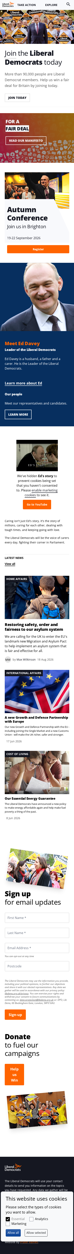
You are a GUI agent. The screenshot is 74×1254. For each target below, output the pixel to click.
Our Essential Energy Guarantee (30, 798)
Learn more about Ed (23, 383)
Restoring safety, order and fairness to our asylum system (34, 627)
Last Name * (12, 927)
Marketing (18, 1223)
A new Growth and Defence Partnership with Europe (36, 719)
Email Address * (14, 942)
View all (10, 564)
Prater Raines (29, 1242)
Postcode (10, 961)
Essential (18, 1219)
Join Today (17, 98)
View (37, 140)
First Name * (12, 912)
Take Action (26, 5)
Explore (51, 5)
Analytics (41, 1219)
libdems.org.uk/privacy (17, 993)
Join (10, 53)
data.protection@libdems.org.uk (36, 1000)
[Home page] (8, 4)
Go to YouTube (37, 504)
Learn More (18, 414)
